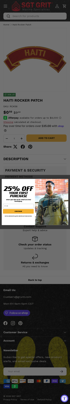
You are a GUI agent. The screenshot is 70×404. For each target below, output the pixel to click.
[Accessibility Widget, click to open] (64, 398)
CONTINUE (18, 211)
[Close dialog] (66, 181)
